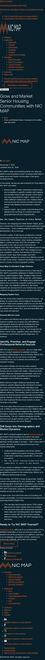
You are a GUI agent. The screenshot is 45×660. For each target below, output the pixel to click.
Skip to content (6, 1)
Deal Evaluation (14, 60)
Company (8, 72)
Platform (7, 37)
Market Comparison (16, 67)
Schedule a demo (7, 530)
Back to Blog (9, 544)
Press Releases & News (17, 596)
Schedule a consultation (18, 85)
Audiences (8, 40)
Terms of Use (9, 648)
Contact (7, 615)
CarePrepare (21, 19)
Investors (12, 50)
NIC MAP (6, 161)
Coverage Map (14, 603)
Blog (6, 117)
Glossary (11, 598)
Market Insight (35, 434)
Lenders (11, 45)
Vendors (11, 52)
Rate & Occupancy (15, 62)
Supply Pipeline (14, 64)
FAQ (10, 601)
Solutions (8, 57)
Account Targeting (15, 69)
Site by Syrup (21, 653)
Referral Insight (19, 350)
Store (6, 612)
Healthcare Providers (16, 55)
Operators (12, 42)
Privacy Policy (9, 650)
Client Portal (21, 16)
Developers (13, 47)
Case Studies (13, 593)
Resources (8, 74)
